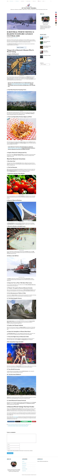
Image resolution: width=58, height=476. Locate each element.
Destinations (16, 424)
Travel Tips (24, 470)
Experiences (19, 424)
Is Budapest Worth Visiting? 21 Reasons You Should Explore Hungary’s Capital (18, 425)
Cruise (23, 461)
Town (30, 424)
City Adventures (12, 424)
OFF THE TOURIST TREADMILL (29, 8)
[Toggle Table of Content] (25, 47)
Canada (9, 424)
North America (24, 424)
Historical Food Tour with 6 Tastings (15, 148)
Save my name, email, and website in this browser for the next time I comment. (20, 450)
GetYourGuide (15, 416)
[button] (51, 1)
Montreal (28, 424)
